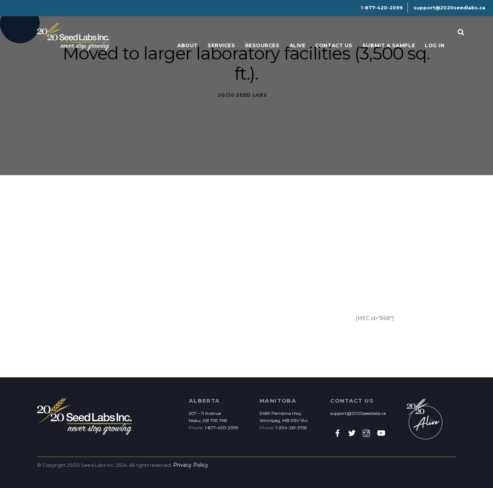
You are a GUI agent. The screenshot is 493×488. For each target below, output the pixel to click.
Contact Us (333, 45)
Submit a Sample (388, 45)
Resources (262, 45)
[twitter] (351, 433)
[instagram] (366, 433)
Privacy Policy (190, 465)
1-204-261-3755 (291, 427)
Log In (434, 45)
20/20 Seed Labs (242, 95)
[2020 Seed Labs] (73, 47)
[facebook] (337, 433)
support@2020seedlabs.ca (358, 413)
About (187, 45)
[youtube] (380, 433)
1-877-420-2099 (222, 427)
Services (221, 45)
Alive (297, 45)
